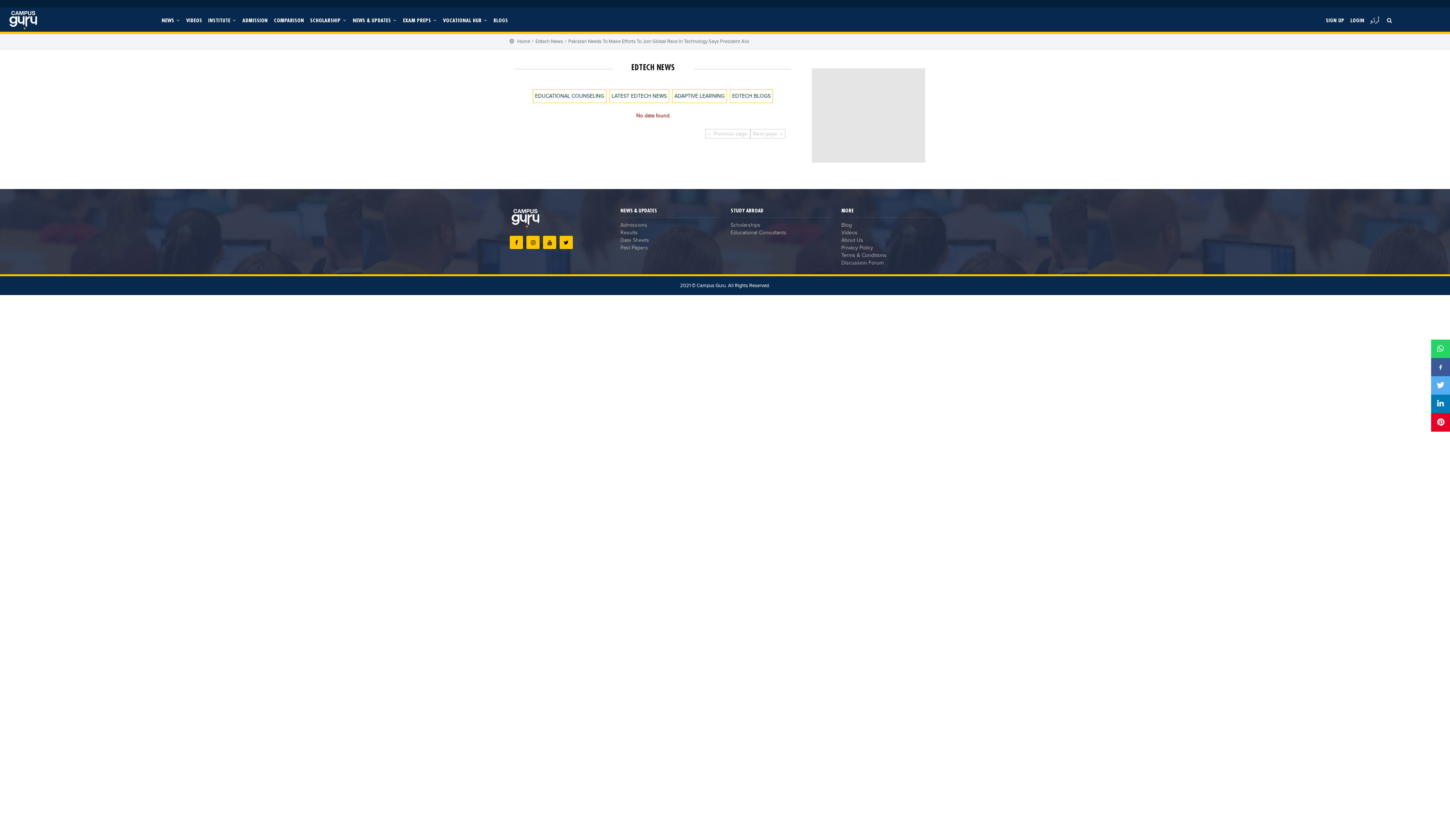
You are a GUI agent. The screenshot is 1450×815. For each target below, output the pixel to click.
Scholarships (745, 225)
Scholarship (326, 20)
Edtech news (549, 41)
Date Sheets (634, 240)
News (169, 20)
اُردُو (1374, 20)
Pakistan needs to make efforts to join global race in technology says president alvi (658, 41)
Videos (194, 20)
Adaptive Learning (699, 96)
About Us (852, 240)
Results (629, 233)
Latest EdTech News (639, 96)
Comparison (289, 20)
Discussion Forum (862, 263)
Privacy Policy (857, 248)
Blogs (501, 20)
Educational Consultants (759, 233)
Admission (255, 20)
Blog (846, 225)
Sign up (1335, 20)
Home (523, 41)
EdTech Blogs (751, 96)
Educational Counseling (569, 96)
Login (1357, 20)
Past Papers (634, 248)
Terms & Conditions (864, 255)
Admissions (633, 225)
